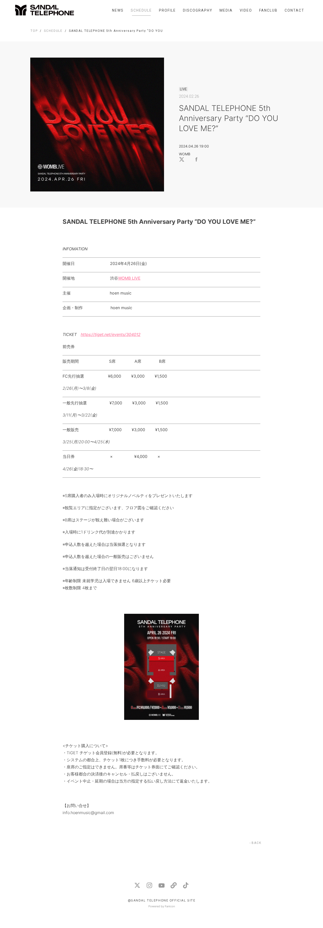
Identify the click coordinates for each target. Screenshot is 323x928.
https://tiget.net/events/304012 (111, 334)
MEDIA (226, 10)
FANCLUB (268, 10)
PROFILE (167, 10)
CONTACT (294, 10)
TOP (34, 30)
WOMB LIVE (129, 278)
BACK (256, 842)
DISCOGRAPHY (197, 10)
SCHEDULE (141, 10)
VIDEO (246, 10)
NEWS (118, 10)
